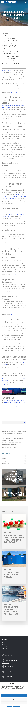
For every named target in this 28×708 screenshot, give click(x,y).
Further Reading (7, 67)
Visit (11, 274)
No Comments (20, 21)
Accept (14, 695)
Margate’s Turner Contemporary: (13, 56)
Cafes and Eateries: (10, 48)
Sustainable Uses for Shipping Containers (14, 406)
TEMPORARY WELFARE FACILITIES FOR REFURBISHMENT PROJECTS (11, 444)
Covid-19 (4, 458)
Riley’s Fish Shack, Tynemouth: (12, 58)
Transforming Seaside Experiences (11, 45)
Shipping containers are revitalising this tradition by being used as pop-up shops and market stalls (14, 196)
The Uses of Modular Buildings (11, 408)
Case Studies (5, 456)
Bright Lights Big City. (15, 92)
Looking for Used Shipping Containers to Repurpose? (12, 64)
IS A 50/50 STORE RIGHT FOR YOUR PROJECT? (13, 436)
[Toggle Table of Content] (23, 33)
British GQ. (12, 314)
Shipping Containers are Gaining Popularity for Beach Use (13, 35)
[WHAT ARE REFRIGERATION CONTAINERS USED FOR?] (14, 477)
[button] (26, 683)
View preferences (14, 703)
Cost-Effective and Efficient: (12, 43)
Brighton (15, 274)
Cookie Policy (9, 706)
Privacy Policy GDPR (16, 706)
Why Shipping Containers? (9, 38)
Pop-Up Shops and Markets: (12, 46)
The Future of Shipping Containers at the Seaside (12, 60)
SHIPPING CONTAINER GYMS (9, 447)
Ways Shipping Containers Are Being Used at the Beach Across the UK (13, 52)
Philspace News (6, 463)
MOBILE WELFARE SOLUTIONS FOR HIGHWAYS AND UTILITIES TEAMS (13, 439)
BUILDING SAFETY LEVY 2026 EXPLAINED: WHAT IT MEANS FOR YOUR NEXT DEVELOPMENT (14, 432)
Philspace (8, 21)
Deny (14, 699)
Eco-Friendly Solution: (10, 41)
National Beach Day (6, 70)
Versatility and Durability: (11, 40)
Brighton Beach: (9, 55)
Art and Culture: (9, 50)
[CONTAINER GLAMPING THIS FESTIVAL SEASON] (14, 493)
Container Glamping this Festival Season (14, 400)
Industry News (14, 8)
